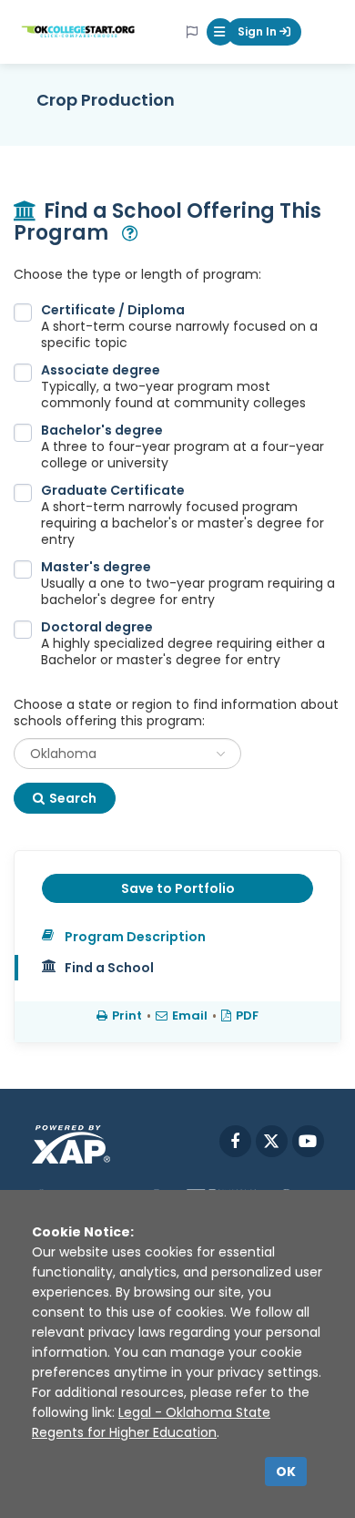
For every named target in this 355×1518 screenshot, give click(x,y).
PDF (247, 1015)
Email (190, 1015)
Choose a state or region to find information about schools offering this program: (176, 712)
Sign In (258, 31)
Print (127, 1015)
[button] (220, 32)
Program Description (135, 937)
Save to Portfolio (178, 888)
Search (72, 798)
